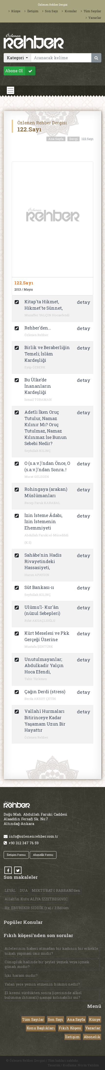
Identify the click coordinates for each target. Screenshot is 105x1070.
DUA (24, 890)
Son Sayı (51, 11)
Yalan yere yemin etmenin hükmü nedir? (42, 984)
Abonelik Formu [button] (43, 855)
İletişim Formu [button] (16, 855)
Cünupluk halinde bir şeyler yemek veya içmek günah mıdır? (47, 964)
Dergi (73, 139)
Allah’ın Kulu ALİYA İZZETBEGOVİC (36, 899)
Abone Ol (14, 70)
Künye (16, 11)
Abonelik (92, 1037)
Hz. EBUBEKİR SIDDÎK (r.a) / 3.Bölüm (37, 907)
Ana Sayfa (55, 139)
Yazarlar (94, 18)
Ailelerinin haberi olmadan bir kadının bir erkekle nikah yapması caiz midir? (51, 950)
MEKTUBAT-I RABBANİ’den (56, 890)
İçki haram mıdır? (21, 975)
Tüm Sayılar (92, 11)
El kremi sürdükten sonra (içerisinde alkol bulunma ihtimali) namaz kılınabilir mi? (43, 995)
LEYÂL (10, 890)
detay (83, 302)
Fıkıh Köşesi (70, 1028)
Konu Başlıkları (41, 1028)
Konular (71, 11)
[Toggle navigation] (10, 90)
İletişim (32, 11)
